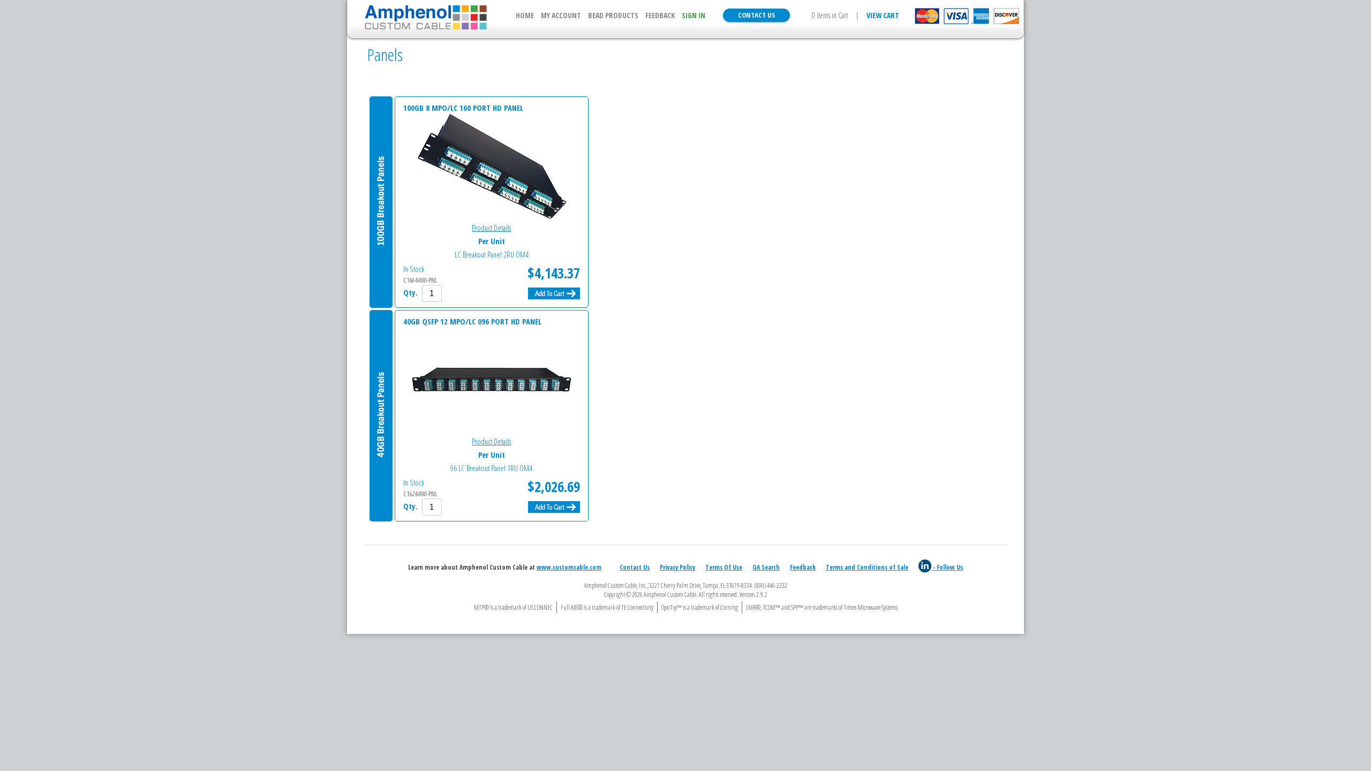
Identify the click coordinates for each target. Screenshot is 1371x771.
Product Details (491, 227)
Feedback (803, 567)
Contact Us (635, 567)
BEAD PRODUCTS (613, 15)
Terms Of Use (723, 567)
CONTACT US (756, 15)
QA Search (766, 567)
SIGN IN (693, 15)
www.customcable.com (569, 567)
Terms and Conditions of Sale (867, 567)
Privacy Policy (677, 567)
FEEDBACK (660, 15)
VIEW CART (883, 15)
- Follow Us (947, 567)
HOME (525, 15)
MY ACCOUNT (561, 15)
